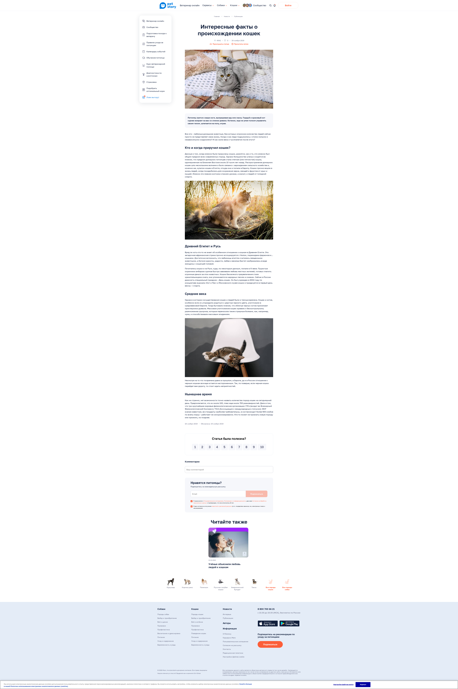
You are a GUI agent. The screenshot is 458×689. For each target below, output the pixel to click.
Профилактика (163, 630)
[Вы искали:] (270, 6)
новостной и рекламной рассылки (222, 506)
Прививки (161, 626)
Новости (227, 609)
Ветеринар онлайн (190, 5)
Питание (161, 637)
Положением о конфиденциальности (235, 501)
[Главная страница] (168, 8)
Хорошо (363, 684)
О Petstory (227, 634)
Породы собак (163, 614)
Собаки (161, 609)
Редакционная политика (233, 653)
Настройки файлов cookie (343, 684)
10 (262, 447)
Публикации (228, 618)
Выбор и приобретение (167, 618)
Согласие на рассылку (232, 645)
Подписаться (270, 644)
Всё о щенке (162, 622)
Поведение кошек (198, 633)
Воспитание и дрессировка (168, 633)
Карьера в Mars (229, 638)
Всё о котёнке (197, 622)
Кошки (194, 609)
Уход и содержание (165, 641)
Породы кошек (197, 614)
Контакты (227, 649)
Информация (230, 628)
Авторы (227, 623)
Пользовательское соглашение (235, 641)
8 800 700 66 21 (266, 609)
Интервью (227, 614)
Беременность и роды (166, 645)
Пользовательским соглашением (213, 501)
